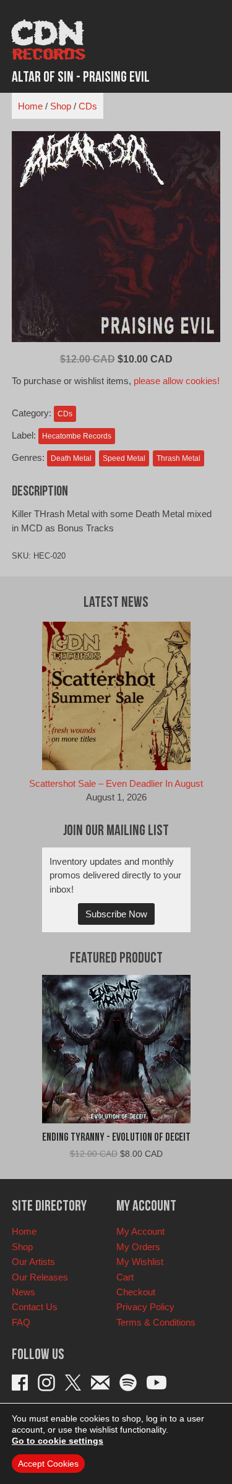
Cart (125, 1277)
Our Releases (40, 1277)
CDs (88, 106)
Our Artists (33, 1261)
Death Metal (71, 458)
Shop (60, 106)
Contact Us (35, 1307)
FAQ (21, 1322)
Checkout (135, 1292)
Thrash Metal (178, 458)
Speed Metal (124, 458)
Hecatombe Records (76, 436)
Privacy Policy (145, 1307)
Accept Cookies (48, 1464)
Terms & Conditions (155, 1322)
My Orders (138, 1247)
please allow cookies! (177, 380)
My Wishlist (139, 1261)
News (23, 1292)
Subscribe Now (116, 914)
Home (30, 106)
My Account (140, 1231)
